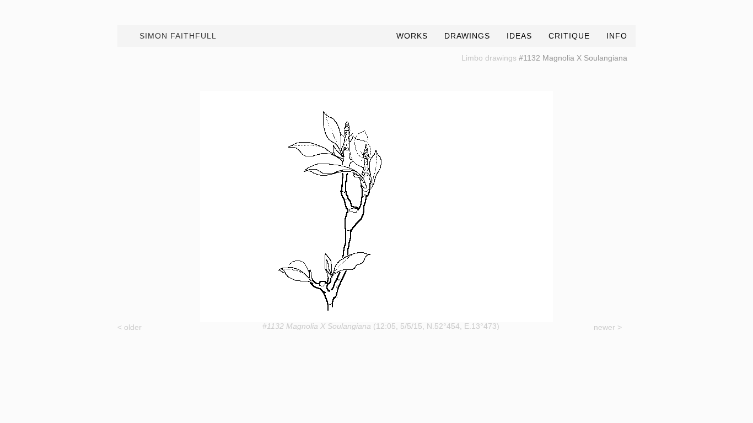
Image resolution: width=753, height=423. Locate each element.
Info (616, 35)
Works (412, 35)
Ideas (519, 35)
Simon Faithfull (178, 35)
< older (129, 327)
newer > (608, 327)
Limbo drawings (489, 57)
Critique (569, 35)
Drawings (467, 35)
